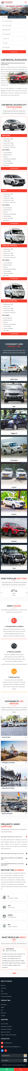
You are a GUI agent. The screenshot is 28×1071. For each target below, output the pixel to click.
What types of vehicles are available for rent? (12, 858)
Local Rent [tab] (4, 17)
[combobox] (14, 38)
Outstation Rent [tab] (12, 17)
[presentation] (1, 592)
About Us (3, 985)
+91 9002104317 (8, 1043)
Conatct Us (3, 988)
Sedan (2, 1007)
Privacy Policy (4, 993)
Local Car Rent (6, 737)
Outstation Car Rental (6, 1026)
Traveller (3, 1015)
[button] (10, 973)
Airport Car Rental (7, 813)
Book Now (15, 168)
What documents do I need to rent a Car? (12, 853)
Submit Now (14, 51)
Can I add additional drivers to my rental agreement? (12, 864)
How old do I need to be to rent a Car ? (11, 836)
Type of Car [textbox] (6, 38)
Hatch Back (3, 1004)
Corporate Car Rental (8, 788)
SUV (2, 1010)
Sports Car (3, 1013)
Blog (2, 991)
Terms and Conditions (6, 996)
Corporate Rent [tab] (21, 17)
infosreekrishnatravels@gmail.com (12, 1046)
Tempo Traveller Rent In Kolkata (8, 1034)
